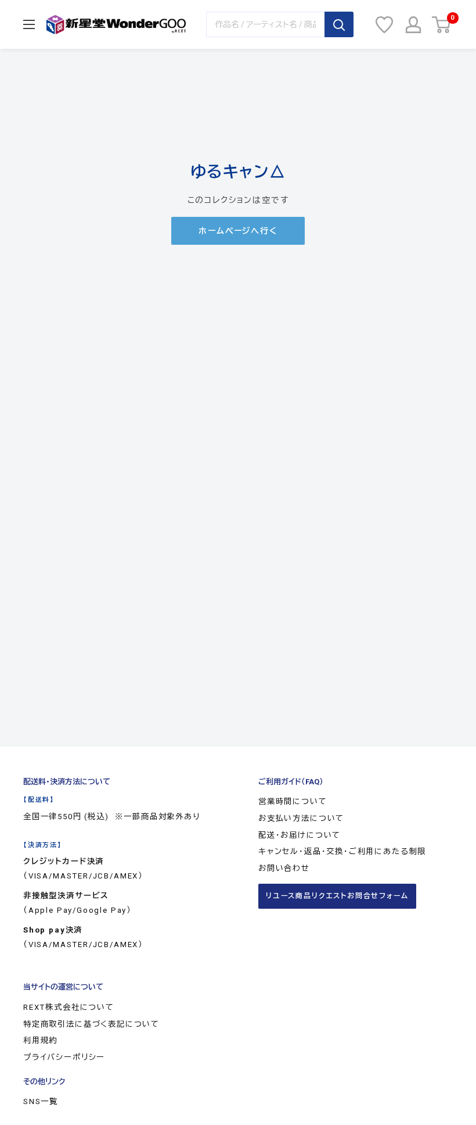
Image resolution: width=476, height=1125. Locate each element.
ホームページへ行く (238, 230)
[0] (441, 24)
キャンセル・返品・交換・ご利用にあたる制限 (342, 851)
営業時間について (292, 801)
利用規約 (40, 1040)
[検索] (339, 24)
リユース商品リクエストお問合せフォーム (337, 896)
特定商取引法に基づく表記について (91, 1024)
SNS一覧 (40, 1101)
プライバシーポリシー (64, 1057)
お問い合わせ (284, 868)
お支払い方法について (301, 818)
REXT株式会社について (68, 1007)
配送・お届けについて (299, 835)
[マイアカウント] (413, 24)
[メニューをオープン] (29, 24)
